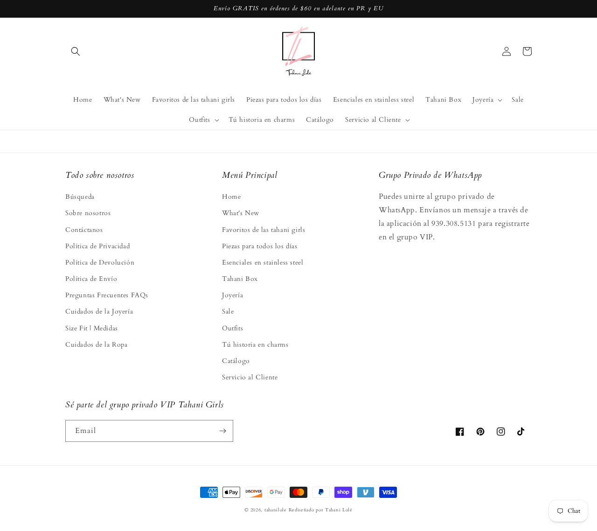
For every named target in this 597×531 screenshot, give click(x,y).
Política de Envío (91, 278)
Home (231, 196)
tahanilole (275, 510)
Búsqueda (80, 196)
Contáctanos (84, 229)
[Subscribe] (222, 431)
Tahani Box (240, 278)
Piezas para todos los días (260, 246)
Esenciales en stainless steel (262, 262)
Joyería (232, 295)
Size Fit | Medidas (91, 328)
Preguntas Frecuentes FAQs (106, 295)
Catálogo (236, 360)
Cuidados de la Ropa (96, 344)
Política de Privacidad (97, 246)
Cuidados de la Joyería (99, 311)
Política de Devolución (99, 262)
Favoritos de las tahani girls (263, 229)
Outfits (232, 328)
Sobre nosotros (88, 213)
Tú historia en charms (255, 344)
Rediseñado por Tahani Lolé (321, 510)
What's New (240, 213)
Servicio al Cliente (250, 377)
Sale (228, 311)
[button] (75, 51)
